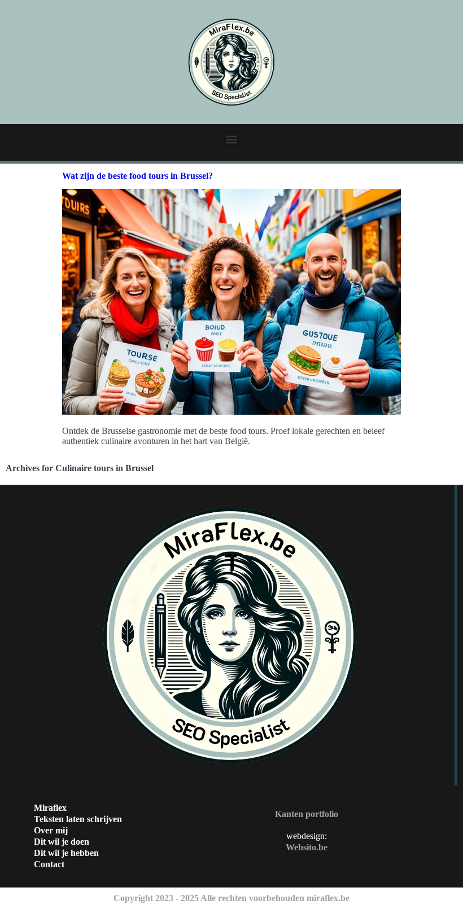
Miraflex (50, 808)
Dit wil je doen (61, 841)
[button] (231, 139)
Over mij (51, 830)
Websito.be (306, 847)
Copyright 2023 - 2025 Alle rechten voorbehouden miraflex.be (231, 898)
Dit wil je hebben (66, 853)
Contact (49, 864)
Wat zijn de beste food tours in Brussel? (137, 176)
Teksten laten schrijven (78, 819)
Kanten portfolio (306, 814)
